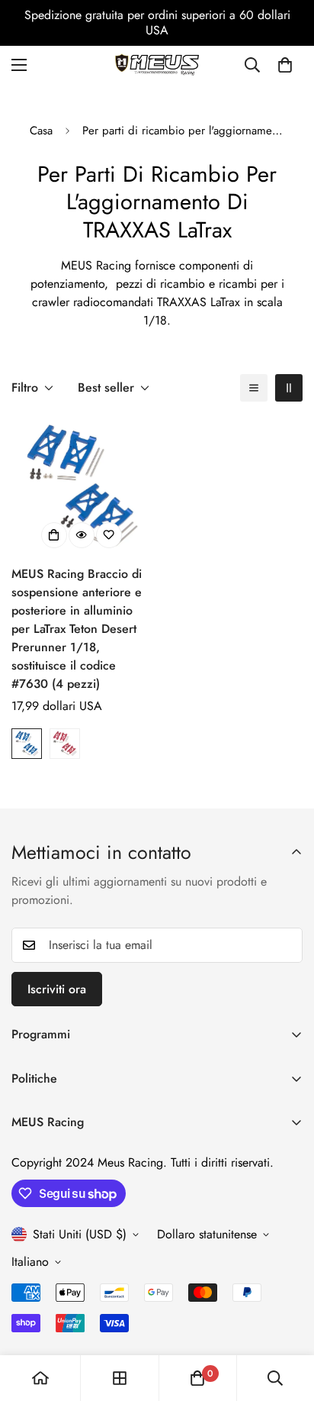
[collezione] (119, 1378)
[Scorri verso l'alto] (286, 1320)
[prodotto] (40, 1378)
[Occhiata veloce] (82, 535)
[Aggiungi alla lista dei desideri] (109, 535)
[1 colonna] (254, 388)
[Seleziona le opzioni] (54, 535)
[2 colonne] (289, 388)
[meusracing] (157, 64)
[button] (285, 64)
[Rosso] (65, 743)
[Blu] (26, 743)
